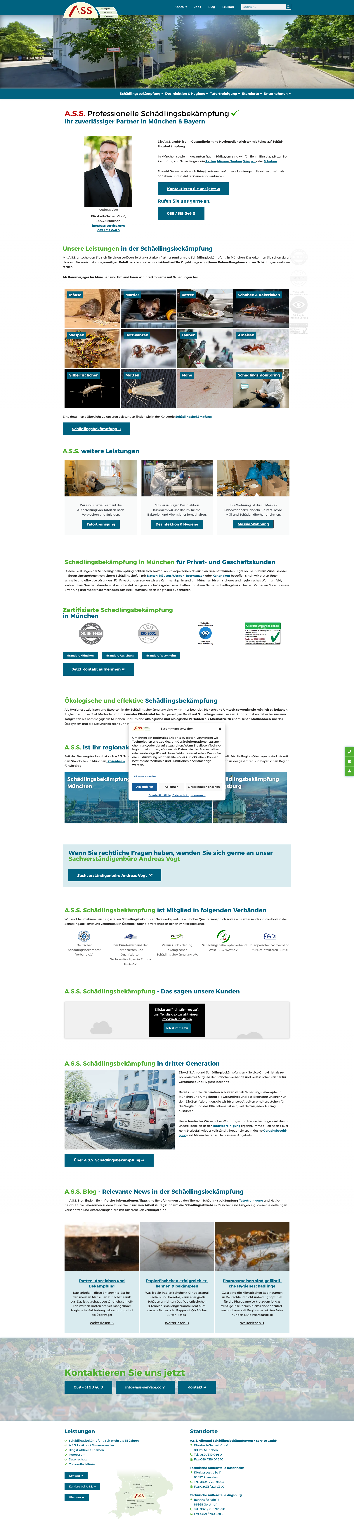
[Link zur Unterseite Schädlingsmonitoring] (261, 388)
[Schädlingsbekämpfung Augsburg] (250, 797)
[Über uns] (120, 1109)
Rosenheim (116, 761)
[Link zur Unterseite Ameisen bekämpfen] (261, 348)
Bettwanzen (195, 575)
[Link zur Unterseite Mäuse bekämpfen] (92, 308)
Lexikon (228, 7)
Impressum (198, 795)
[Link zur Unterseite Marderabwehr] (148, 308)
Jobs (197, 7)
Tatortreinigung (223, 94)
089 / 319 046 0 (108, 230)
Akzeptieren (144, 786)
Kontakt (181, 7)
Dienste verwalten (145, 776)
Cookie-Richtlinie (160, 795)
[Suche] (288, 6)
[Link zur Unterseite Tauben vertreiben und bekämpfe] (205, 348)
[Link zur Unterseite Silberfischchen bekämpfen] (92, 388)
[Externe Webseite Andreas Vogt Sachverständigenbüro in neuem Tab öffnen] (349, 771)
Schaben (270, 161)
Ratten (210, 161)
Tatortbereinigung (226, 1126)
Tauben (236, 161)
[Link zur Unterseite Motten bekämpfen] (148, 388)
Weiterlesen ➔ (102, 1323)
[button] (220, 728)
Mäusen (223, 161)
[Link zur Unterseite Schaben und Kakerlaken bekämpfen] (261, 308)
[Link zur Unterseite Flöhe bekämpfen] (205, 388)
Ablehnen (171, 786)
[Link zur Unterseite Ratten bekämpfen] (205, 308)
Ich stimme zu (177, 1028)
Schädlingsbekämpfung (140, 94)
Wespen (249, 161)
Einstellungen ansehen (204, 786)
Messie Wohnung (253, 524)
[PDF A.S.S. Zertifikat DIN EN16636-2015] (91, 633)
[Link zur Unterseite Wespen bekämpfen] (92, 348)
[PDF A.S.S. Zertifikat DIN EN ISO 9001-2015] (148, 633)
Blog (211, 7)
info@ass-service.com (108, 225)
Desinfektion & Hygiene (185, 94)
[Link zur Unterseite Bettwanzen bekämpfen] (148, 348)
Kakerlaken (221, 575)
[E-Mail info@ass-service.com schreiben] (349, 762)
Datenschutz (180, 795)
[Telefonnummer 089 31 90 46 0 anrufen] (349, 752)
